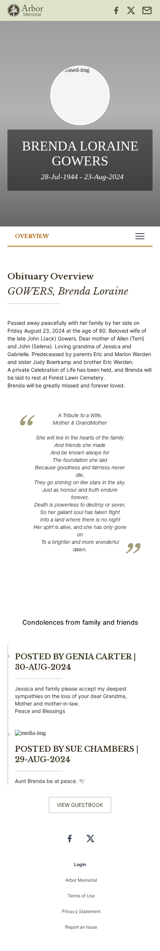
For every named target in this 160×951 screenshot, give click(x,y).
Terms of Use (81, 895)
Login (80, 864)
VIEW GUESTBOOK (80, 805)
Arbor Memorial (81, 880)
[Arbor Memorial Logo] (25, 10)
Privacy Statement (81, 911)
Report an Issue (81, 927)
